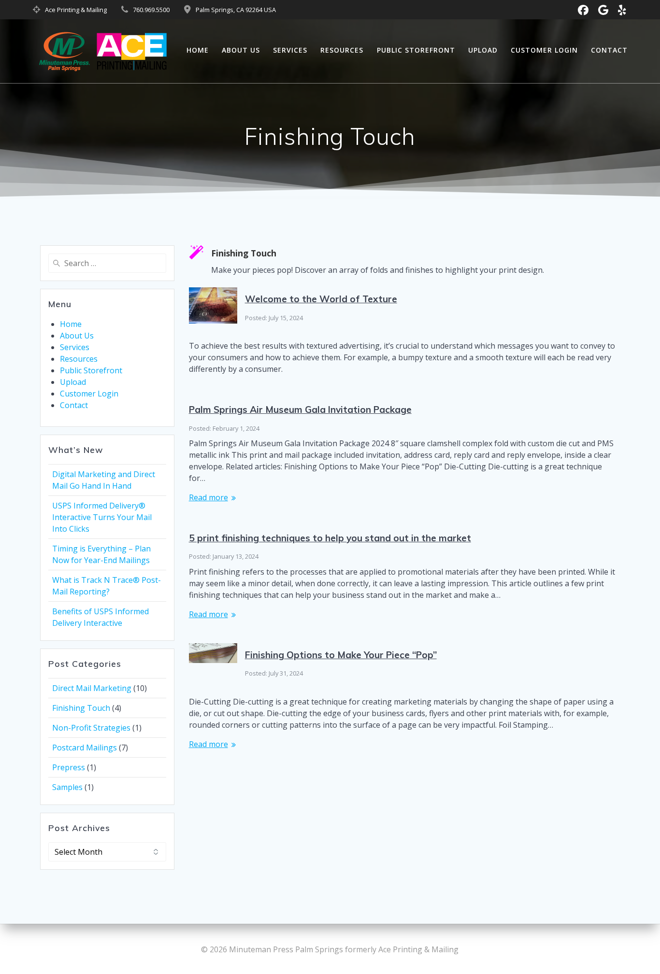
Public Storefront (416, 50)
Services (290, 50)
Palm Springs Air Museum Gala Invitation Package (300, 409)
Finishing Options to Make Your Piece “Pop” (341, 655)
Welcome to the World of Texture (321, 299)
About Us (241, 50)
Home (198, 50)
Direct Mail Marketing (91, 688)
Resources (341, 50)
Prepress (68, 767)
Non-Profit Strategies (91, 727)
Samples (67, 787)
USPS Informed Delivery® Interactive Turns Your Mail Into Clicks (102, 517)
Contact (609, 50)
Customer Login (544, 50)
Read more (208, 497)
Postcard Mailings (84, 747)
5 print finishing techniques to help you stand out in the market (330, 538)
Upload (483, 50)
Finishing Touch (81, 708)
